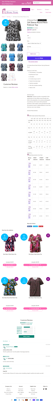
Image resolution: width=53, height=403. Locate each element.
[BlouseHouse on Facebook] (46, 389)
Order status (20, 390)
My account (20, 388)
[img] (6, 344)
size (28, 35)
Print (28, 41)
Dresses (47, 9)
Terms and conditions (8, 392)
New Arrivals (26, 9)
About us (8, 388)
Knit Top (9, 16)
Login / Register (21, 392)
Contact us (8, 390)
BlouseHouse (26, 397)
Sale (41, 12)
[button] (30, 27)
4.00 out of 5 (30, 322)
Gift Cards (33, 394)
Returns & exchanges (33, 392)
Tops (32, 9)
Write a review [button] (26, 336)
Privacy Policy (8, 394)
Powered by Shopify (33, 397)
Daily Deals (48, 12)
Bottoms (39, 9)
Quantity (29, 46)
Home (3, 16)
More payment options (33, 61)
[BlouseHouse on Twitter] (43, 389)
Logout (20, 394)
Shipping (29, 32)
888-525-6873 (26, 4)
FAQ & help (33, 388)
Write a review (15, 87)
